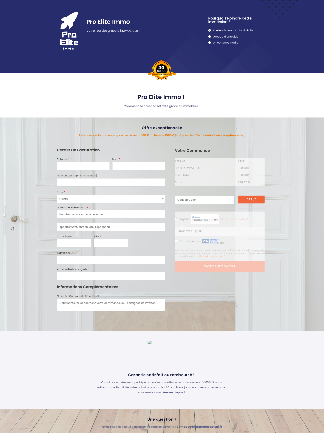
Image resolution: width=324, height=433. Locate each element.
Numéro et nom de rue (72, 207)
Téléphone (65, 253)
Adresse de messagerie (73, 269)
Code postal (66, 236)
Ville (97, 236)
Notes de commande (78, 296)
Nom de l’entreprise (77, 175)
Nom (116, 159)
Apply (251, 199)
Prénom (63, 159)
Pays (61, 192)
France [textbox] (63, 199)
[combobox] (111, 199)
